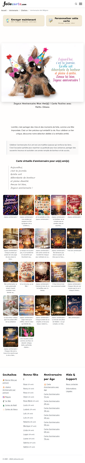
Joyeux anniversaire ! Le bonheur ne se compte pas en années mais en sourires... (58, 221)
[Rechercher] (76, 4)
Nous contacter (72, 384)
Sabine (26, 447)
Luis (25, 418)
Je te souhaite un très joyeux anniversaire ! (42, 218)
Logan (25, 434)
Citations (24, 10)
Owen (25, 397)
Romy (25, 388)
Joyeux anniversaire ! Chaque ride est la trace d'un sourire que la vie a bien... (11, 352)
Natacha (26, 422)
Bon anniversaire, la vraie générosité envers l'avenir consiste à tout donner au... (10, 288)
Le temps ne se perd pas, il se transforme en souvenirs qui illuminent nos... (26, 254)
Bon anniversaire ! (74, 317)
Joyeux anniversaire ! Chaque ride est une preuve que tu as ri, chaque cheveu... (74, 287)
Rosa (25, 392)
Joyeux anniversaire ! (10, 217)
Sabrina (26, 442)
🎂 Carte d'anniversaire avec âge (51, 387)
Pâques (8, 397)
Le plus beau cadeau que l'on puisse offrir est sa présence (10, 320)
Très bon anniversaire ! (74, 252)
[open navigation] (80, 4)
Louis (25, 405)
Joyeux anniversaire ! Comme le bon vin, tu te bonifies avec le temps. (42, 287)
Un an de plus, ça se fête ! (26, 285)
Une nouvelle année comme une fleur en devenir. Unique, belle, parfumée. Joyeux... (26, 343)
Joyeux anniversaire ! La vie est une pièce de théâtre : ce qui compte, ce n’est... (58, 321)
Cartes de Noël (11, 405)
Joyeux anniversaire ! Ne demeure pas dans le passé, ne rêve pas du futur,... (58, 254)
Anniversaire (13, 10)
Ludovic (26, 409)
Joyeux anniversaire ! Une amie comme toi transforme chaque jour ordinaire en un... (42, 254)
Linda (25, 430)
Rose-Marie (27, 401)
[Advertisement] (42, 35)
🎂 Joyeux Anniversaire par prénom (9, 390)
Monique (26, 426)
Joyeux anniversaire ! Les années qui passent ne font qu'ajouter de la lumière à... (26, 221)
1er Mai (8, 401)
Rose (25, 384)
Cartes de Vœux (11, 409)
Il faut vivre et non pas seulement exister (58, 285)
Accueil (4, 10)
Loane (25, 438)
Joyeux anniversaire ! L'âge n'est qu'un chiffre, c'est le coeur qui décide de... (26, 321)
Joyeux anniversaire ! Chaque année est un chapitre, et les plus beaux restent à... (42, 321)
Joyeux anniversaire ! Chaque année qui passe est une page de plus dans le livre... (10, 255)
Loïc (25, 413)
